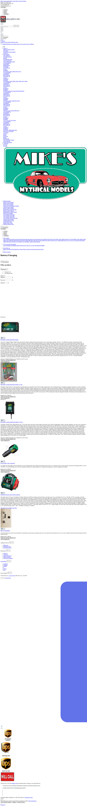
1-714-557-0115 (11, 575)
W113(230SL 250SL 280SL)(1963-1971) (62, 239)
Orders (16, 42)
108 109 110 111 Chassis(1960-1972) (58, 240)
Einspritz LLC (8, 272)
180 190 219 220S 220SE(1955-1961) (41, 240)
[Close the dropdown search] (17, 26)
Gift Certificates (6, 239)
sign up (3, 41)
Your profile (7, 42)
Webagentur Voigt (29, 797)
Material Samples (7, 557)
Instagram (5, 565)
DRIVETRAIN (20, 245)
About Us (5, 553)
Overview (3, 42)
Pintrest (4, 568)
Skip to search (13, 1)
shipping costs (14, 783)
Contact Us (5, 554)
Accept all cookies (21, 802)
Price (2, 276)
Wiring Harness (37, 249)
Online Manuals (36, 241)
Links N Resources (7, 555)
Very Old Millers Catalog (27, 241)
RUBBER (42, 245)
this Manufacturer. (9, 273)
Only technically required (6, 802)
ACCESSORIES (7, 245)
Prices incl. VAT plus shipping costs (8, 360)
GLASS (33, 245)
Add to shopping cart (5, 361)
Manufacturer (4, 269)
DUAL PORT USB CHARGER (8, 463)
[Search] (14, 26)
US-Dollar (6, 14)
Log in (2, 39)
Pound (5, 9)
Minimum (7, 277)
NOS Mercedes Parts (27, 239)
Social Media (3, 561)
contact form (8, 578)
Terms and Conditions (8, 558)
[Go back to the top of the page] (2, 799)
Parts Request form (7, 547)
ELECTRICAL (27, 245)
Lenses (12, 249)
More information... (32, 801)
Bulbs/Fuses (17, 249)
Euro (5, 11)
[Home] (4, 47)
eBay (4, 570)
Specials (21, 239)
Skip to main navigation (21, 1)
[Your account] (2, 35)
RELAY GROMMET (5, 530)
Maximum (7, 280)
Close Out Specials (36, 239)
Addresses (12, 42)
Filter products (5, 262)
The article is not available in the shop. (9, 508)
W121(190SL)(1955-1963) (47, 239)
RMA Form (5, 545)
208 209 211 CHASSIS (17, 241)
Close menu (5, 37)
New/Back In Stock (14, 239)
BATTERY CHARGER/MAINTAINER (9, 339)
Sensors (21, 249)
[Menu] (2, 24)
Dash (42, 249)
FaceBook (5, 563)
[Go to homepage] (11, 22)
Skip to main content (5, 1)
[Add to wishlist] (3, 338)
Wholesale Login (7, 546)
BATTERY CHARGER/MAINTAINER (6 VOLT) (12, 422)
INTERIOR (37, 245)
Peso (5, 12)
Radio (24, 249)
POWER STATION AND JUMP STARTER (10, 494)
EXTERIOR (14, 245)
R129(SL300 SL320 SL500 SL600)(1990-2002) (22, 240)
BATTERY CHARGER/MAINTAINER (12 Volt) (11, 384)
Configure (14, 802)
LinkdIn (5, 566)
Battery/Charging (7, 249)
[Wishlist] (1, 32)
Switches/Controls (30, 249)
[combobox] (7, 26)
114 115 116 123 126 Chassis (72, 240)
